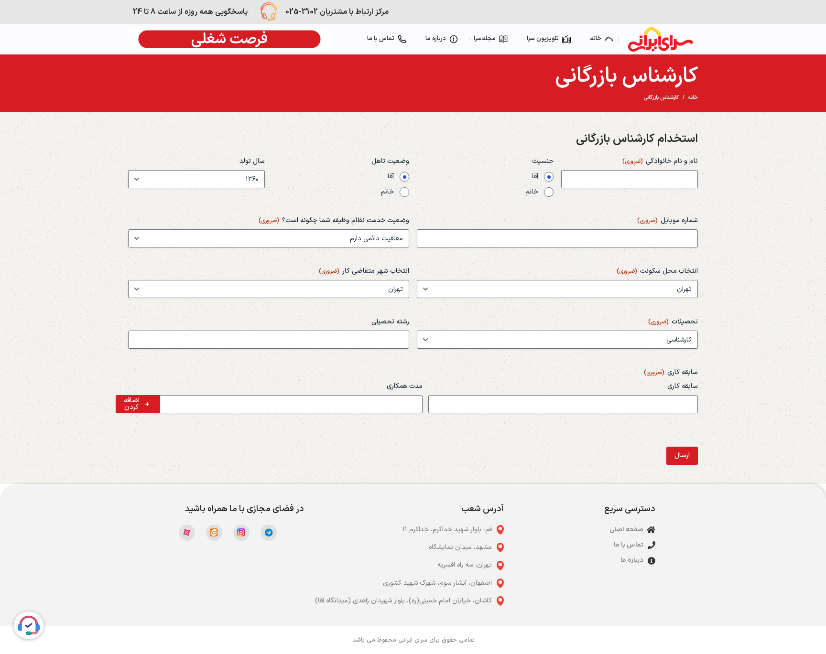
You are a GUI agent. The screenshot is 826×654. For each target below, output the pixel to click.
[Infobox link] (323, 11)
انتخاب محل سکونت (657, 271)
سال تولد (252, 161)
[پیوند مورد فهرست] (409, 530)
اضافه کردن (132, 404)
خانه (693, 98)
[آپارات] (187, 533)
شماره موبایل (667, 220)
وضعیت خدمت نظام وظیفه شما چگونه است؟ (334, 220)
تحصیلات (673, 322)
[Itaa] (214, 533)
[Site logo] (660, 38)
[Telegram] (269, 533)
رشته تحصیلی (390, 322)
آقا (535, 177)
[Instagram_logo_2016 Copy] (241, 533)
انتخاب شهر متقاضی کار (364, 271)
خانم (531, 192)
